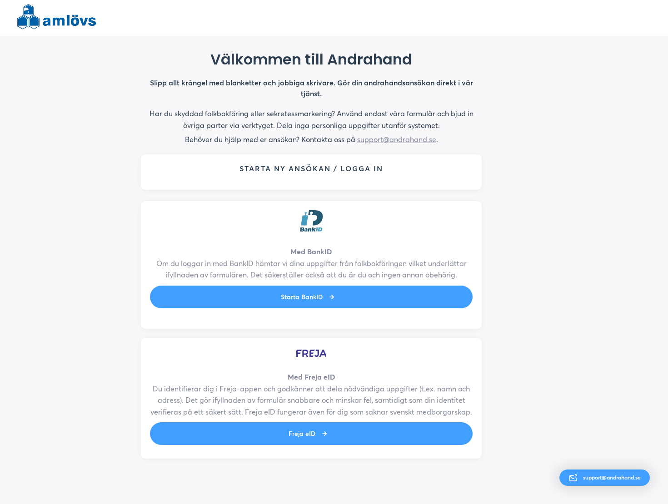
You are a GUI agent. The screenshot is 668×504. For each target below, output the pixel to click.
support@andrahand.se (396, 139)
